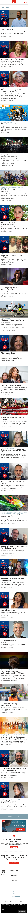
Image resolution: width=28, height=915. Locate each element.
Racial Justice (14, 873)
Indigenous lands (16, 187)
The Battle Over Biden (8, 641)
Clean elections (10, 286)
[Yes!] (14, 2)
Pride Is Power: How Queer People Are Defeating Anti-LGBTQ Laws (13, 672)
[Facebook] (8, 896)
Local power (12, 122)
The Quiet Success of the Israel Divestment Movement (12, 156)
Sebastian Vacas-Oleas (5, 523)
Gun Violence (13, 416)
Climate (6, 253)
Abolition (25, 702)
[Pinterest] (15, 896)
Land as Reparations (8, 610)
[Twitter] (10, 896)
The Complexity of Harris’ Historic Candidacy (10, 288)
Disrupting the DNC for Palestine (12, 59)
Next (19, 816)
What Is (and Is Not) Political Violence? (8, 224)
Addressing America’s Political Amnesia (8, 802)
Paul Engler (8, 330)
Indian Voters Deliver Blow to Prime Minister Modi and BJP (13, 769)
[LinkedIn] (17, 896)
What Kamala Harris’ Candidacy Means (8, 354)
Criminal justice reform (5, 28)
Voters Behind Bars (7, 30)
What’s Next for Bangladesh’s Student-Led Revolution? (11, 91)
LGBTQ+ (12, 669)
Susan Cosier (3, 746)
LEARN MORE (14, 847)
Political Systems (4, 735)
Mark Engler (3, 330)
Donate (14, 863)
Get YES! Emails (14, 886)
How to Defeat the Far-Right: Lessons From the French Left (14, 547)
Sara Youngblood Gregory (6, 680)
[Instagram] (12, 896)
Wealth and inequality (5, 734)
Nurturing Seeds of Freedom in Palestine (11, 191)
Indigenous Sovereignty (5, 416)
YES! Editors (3, 132)
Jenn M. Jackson (3, 394)
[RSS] (19, 896)
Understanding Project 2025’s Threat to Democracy (14, 451)
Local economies (10, 512)
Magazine (14, 891)
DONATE (25, 2)
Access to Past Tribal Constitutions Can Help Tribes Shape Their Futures (14, 738)
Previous (9, 816)
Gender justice (3, 286)
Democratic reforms (5, 122)
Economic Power (14, 880)
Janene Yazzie (3, 426)
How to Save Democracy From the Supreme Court (13, 579)
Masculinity (3, 383)
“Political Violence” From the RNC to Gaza (13, 482)
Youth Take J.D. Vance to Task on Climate (11, 256)
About (14, 888)
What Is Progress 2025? (9, 124)
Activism (2, 88)
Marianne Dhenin (4, 165)
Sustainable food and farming (7, 187)
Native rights (19, 416)
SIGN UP (20, 829)
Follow (14, 893)
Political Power (14, 878)
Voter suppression (4, 448)
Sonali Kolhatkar (4, 36)
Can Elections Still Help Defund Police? (9, 704)
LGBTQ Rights (3, 669)
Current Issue (14, 883)
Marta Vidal (3, 200)
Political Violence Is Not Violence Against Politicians (12, 418)
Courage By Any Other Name (11, 385)
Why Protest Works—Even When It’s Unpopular (12, 321)
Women (15, 286)
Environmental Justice (14, 870)
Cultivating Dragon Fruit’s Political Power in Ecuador (13, 516)
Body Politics (14, 875)
